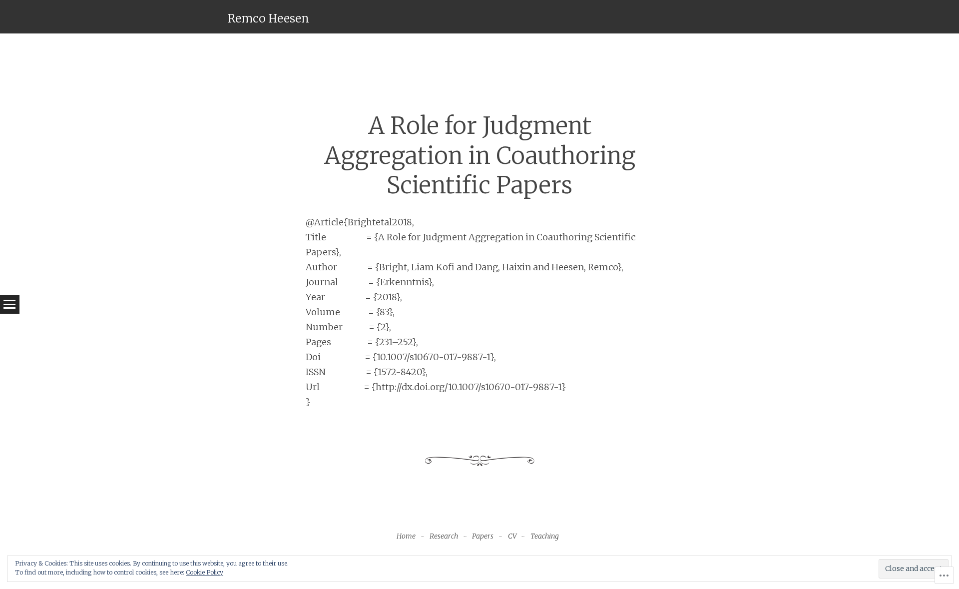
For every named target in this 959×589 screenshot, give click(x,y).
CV (512, 536)
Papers (482, 536)
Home (406, 536)
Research (444, 536)
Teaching (544, 536)
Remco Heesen (268, 18)
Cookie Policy (204, 572)
